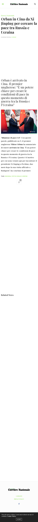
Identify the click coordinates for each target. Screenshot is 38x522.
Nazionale (10, 16)
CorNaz (13, 37)
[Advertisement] (19, 57)
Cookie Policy (11, 516)
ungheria (8, 176)
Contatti (19, 496)
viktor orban (16, 176)
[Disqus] (19, 215)
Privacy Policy (19, 499)
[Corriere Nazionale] (19, 4)
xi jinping (24, 176)
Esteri (3, 16)
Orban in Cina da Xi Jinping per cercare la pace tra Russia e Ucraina (19, 25)
